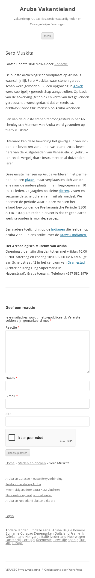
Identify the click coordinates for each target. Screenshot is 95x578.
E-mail (12, 396)
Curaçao (26, 533)
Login (10, 516)
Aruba (57, 530)
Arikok (78, 86)
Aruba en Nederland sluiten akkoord (30, 501)
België (67, 530)
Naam (12, 378)
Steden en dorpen (32, 463)
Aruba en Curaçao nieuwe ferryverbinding (34, 478)
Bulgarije (12, 533)
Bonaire (79, 530)
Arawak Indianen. (73, 235)
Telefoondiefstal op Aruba (23, 484)
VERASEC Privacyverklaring (23, 570)
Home (10, 463)
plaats (30, 180)
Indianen (58, 229)
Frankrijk (77, 533)
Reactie (13, 327)
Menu (47, 35)
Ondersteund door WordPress (63, 570)
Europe (17, 543)
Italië (45, 536)
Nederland (58, 536)
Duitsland (62, 533)
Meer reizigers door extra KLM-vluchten (33, 490)
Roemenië (44, 540)
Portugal (28, 540)
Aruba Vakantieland (47, 9)
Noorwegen (76, 536)
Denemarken (44, 533)
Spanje (73, 540)
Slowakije (60, 540)
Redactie (61, 64)
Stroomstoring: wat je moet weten (29, 495)
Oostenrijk (13, 540)
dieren (64, 191)
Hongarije (32, 536)
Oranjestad (76, 262)
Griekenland (15, 536)
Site (8, 414)
